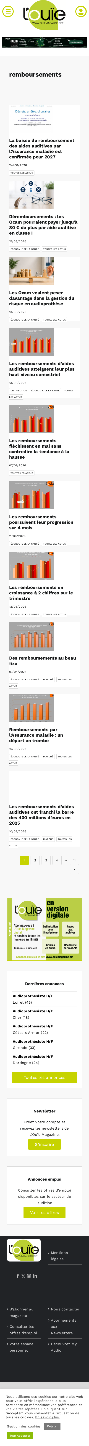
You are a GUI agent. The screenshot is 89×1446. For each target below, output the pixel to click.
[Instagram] (29, 1276)
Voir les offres (44, 1212)
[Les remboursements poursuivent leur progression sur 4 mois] (31, 495)
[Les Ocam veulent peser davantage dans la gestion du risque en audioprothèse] (31, 271)
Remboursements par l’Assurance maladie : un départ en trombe (36, 735)
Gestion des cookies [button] (24, 1426)
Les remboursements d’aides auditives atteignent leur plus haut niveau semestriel (42, 369)
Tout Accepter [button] (20, 1435)
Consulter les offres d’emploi (23, 1329)
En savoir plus (47, 1417)
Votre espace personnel (21, 1347)
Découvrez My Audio (64, 1347)
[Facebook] (18, 1276)
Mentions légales (59, 1256)
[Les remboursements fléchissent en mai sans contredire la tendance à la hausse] (31, 419)
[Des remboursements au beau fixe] (31, 636)
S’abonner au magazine (22, 1312)
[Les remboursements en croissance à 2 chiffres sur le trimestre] (31, 566)
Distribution (18, 390)
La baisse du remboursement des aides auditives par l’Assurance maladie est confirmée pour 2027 (41, 149)
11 (74, 860)
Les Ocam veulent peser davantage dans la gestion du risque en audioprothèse (41, 298)
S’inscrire (44, 1144)
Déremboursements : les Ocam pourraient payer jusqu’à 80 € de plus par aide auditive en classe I (43, 225)
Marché (48, 679)
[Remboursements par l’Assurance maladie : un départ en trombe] (31, 708)
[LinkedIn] (35, 1276)
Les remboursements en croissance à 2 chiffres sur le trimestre (41, 593)
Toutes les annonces (44, 1077)
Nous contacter (65, 1309)
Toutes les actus (21, 173)
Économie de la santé (24, 249)
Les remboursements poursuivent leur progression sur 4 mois (41, 522)
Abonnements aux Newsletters (63, 1326)
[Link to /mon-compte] (81, 11)
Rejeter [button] (52, 1426)
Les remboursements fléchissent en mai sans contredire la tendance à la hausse (39, 449)
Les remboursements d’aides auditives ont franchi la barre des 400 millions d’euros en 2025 (41, 815)
